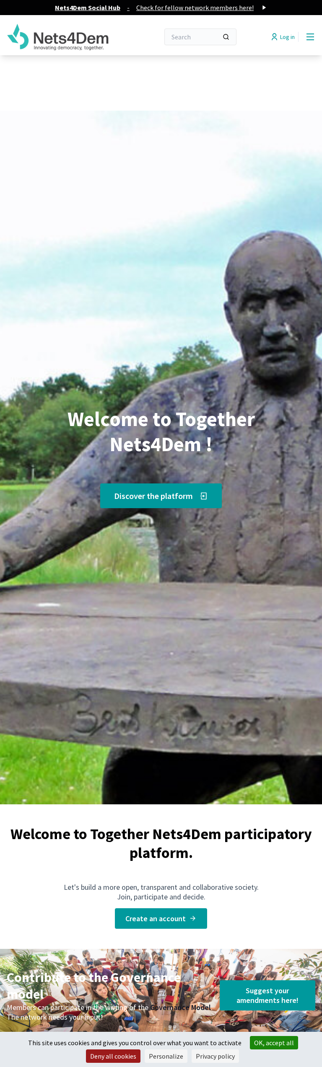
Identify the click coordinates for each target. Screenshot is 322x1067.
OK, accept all (274, 1043)
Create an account (155, 918)
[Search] (226, 37)
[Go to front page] (62, 36)
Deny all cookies (113, 1056)
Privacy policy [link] (215, 1056)
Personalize (166, 1056)
